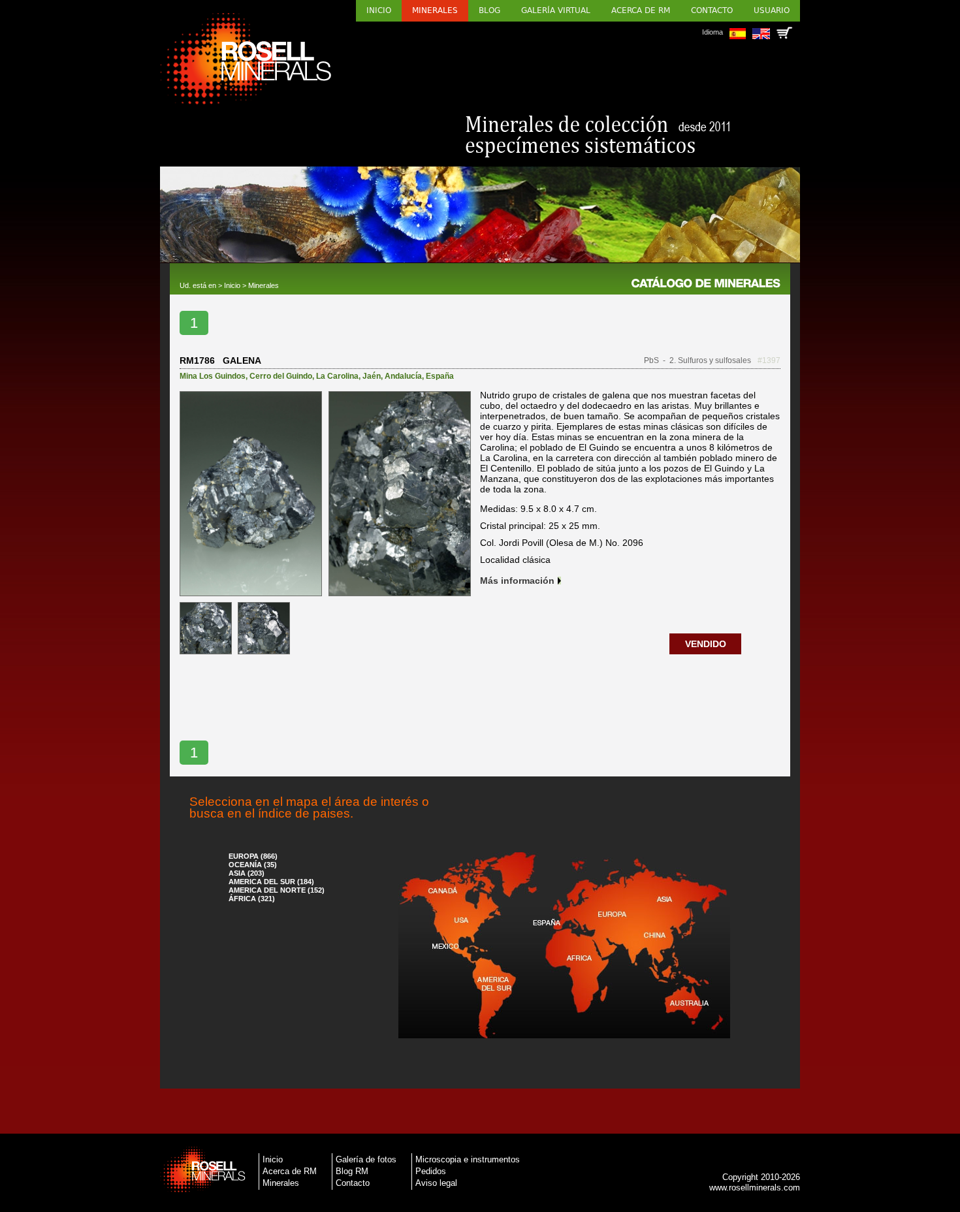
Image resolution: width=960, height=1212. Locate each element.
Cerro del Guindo (280, 376)
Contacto (712, 10)
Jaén (371, 376)
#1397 (769, 360)
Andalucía (403, 376)
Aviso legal (436, 1183)
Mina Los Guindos (213, 376)
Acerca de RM (640, 10)
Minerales (435, 10)
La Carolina (337, 376)
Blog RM (352, 1171)
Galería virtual (555, 10)
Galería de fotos (366, 1159)
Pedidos (430, 1171)
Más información (517, 580)
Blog (489, 10)
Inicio (378, 10)
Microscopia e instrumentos (467, 1159)
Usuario (772, 10)
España (440, 376)
